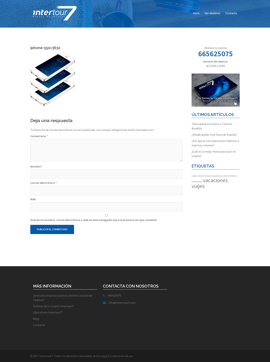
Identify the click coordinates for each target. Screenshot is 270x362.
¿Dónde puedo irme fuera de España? (214, 134)
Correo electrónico (43, 183)
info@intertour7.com (122, 302)
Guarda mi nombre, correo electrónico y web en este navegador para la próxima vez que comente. (93, 220)
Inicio (196, 13)
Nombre (36, 166)
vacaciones (215, 180)
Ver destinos (212, 13)
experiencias (218, 176)
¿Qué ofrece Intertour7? (48, 312)
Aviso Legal (100, 356)
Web (33, 199)
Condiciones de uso (121, 356)
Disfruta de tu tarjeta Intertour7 (53, 306)
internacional (197, 181)
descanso (209, 176)
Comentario (39, 136)
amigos (194, 176)
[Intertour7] (54, 12)
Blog (36, 318)
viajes (198, 186)
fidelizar (233, 176)
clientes (201, 176)
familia (227, 176)
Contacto (231, 13)
